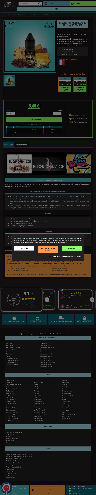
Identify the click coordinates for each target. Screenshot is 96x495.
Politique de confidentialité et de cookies (65, 256)
